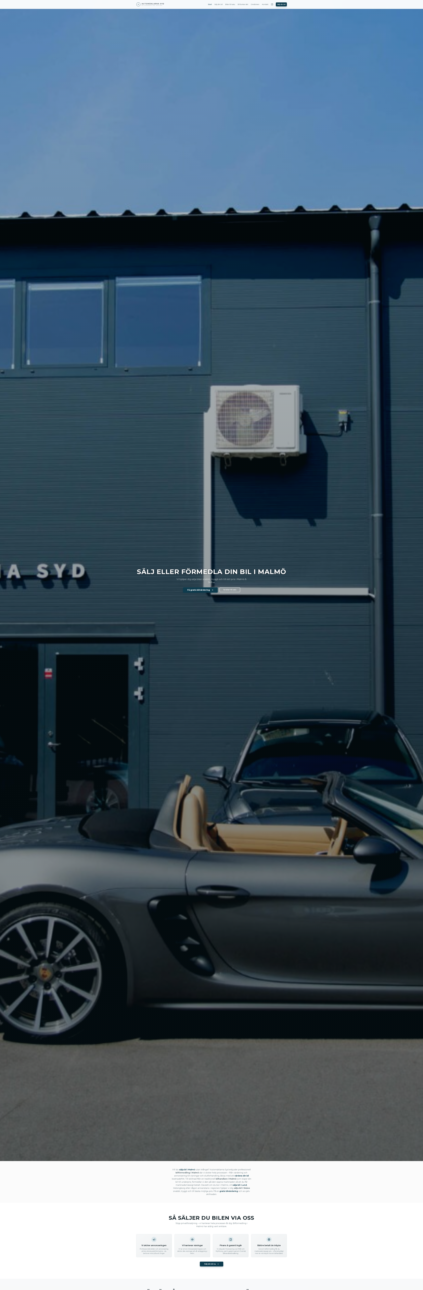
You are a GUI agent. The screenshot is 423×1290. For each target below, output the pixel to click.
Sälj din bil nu (210, 1264)
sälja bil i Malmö (187, 1169)
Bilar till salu (230, 4)
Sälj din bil (218, 4)
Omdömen (255, 4)
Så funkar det (243, 4)
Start (210, 4)
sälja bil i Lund (240, 1185)
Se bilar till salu (229, 590)
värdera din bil (242, 1176)
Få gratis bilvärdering (198, 590)
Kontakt (265, 4)
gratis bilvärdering (229, 1191)
